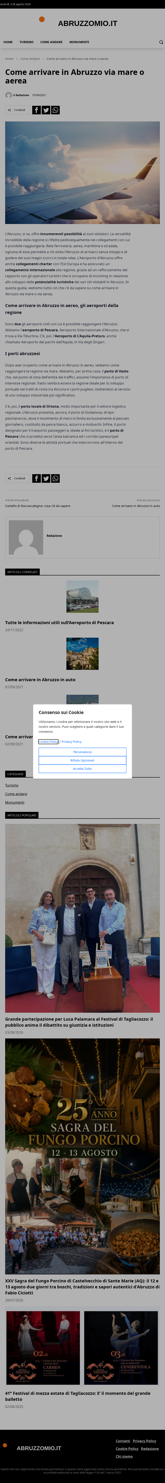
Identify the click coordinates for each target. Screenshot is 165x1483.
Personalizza (82, 752)
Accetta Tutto (82, 769)
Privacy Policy (71, 742)
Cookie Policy (48, 742)
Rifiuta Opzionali (82, 760)
